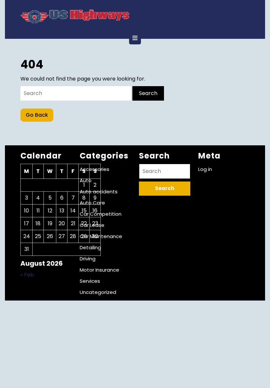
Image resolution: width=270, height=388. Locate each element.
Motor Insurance (99, 269)
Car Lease (92, 225)
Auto (86, 180)
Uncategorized (98, 292)
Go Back (39, 116)
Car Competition (101, 213)
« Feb (27, 275)
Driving (87, 258)
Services (90, 281)
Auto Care (92, 202)
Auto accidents (99, 191)
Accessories (94, 169)
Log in (205, 169)
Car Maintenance (101, 236)
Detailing (90, 247)
